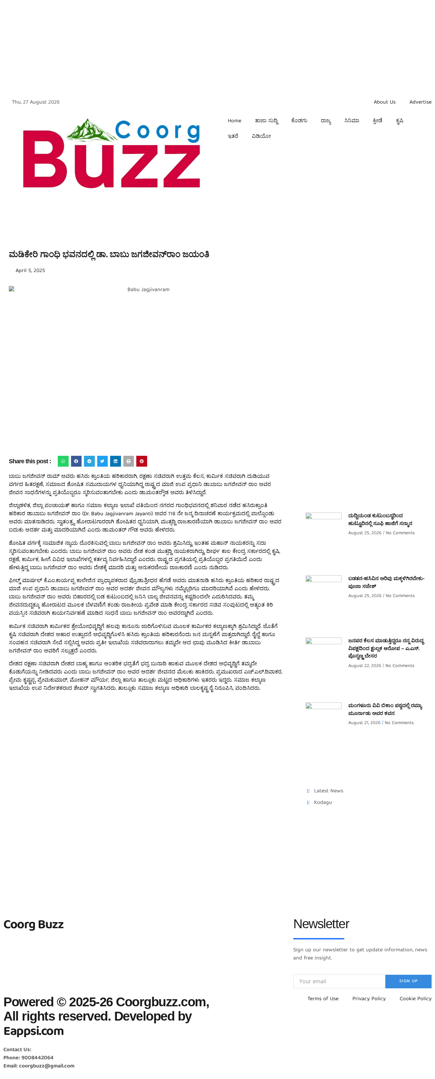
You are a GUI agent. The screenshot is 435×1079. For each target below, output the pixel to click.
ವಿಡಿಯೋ (261, 137)
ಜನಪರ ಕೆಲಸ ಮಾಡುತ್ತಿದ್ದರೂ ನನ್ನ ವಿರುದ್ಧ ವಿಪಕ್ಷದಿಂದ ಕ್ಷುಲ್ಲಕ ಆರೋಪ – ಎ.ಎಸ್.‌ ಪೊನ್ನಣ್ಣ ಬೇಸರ (385, 649)
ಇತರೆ (233, 137)
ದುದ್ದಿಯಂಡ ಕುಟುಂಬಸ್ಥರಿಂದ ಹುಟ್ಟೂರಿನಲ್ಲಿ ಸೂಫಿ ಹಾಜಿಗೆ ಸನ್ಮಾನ (380, 520)
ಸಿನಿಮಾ (351, 121)
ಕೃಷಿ (399, 121)
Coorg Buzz (33, 925)
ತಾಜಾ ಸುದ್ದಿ (266, 121)
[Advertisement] (204, 47)
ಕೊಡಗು (299, 121)
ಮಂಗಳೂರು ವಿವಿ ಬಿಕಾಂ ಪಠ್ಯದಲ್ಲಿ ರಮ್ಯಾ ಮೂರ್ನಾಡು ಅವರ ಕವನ (385, 710)
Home (234, 121)
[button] (63, 461)
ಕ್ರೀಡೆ (377, 121)
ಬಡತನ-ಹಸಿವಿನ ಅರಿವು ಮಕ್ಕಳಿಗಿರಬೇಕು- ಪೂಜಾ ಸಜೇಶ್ (386, 583)
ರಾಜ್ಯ (326, 121)
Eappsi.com (33, 1032)
